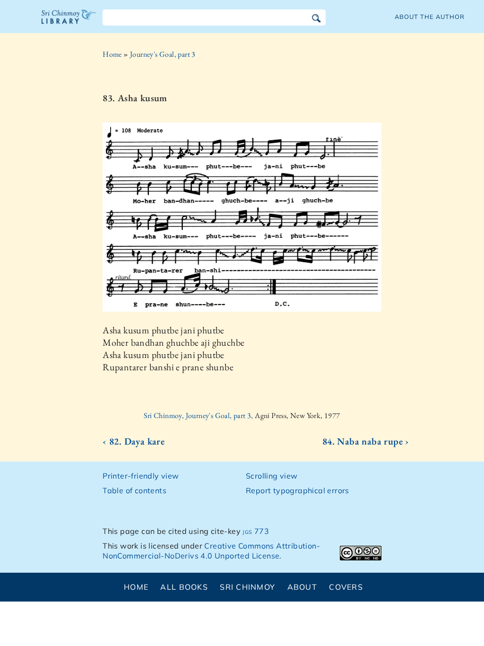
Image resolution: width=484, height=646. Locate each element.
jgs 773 (255, 531)
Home (112, 54)
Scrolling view (272, 475)
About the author (430, 16)
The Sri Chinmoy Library (69, 22)
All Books (184, 587)
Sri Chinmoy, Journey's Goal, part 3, (199, 415)
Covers (346, 587)
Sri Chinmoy (247, 587)
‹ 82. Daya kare (133, 441)
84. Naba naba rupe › (365, 441)
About (302, 587)
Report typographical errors (297, 490)
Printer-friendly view (141, 475)
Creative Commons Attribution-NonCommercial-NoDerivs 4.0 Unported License (211, 550)
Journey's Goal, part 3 (163, 54)
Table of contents (134, 490)
